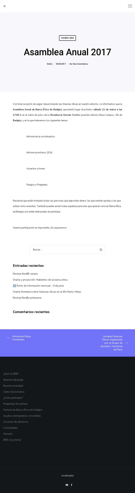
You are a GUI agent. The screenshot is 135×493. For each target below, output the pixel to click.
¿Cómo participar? (13, 397)
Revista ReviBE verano (25, 273)
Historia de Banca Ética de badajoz (22, 409)
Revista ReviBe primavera (27, 297)
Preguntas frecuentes (15, 403)
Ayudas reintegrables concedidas (22, 415)
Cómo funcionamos (14, 391)
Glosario (8, 433)
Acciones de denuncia (15, 421)
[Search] (101, 249)
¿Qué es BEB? (11, 373)
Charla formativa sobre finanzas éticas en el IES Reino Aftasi (47, 291)
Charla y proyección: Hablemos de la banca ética (40, 279)
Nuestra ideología (13, 379)
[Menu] (128, 6)
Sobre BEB (67, 38)
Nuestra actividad (13, 385)
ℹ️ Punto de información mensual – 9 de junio (38, 285)
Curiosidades (10, 427)
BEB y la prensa (12, 439)
